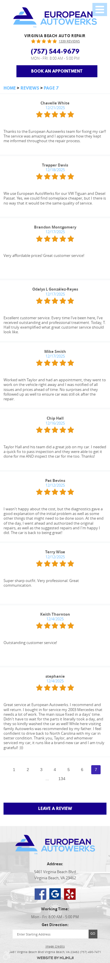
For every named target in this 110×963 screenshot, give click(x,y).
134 (61, 778)
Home (10, 88)
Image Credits (55, 946)
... (47, 778)
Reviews (30, 88)
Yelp (70, 894)
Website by (55, 958)
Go (92, 933)
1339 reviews (69, 41)
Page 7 (51, 88)
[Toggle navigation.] (99, 9)
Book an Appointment (57, 71)
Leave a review (55, 808)
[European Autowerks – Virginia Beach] (55, 17)
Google (55, 894)
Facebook (40, 894)
